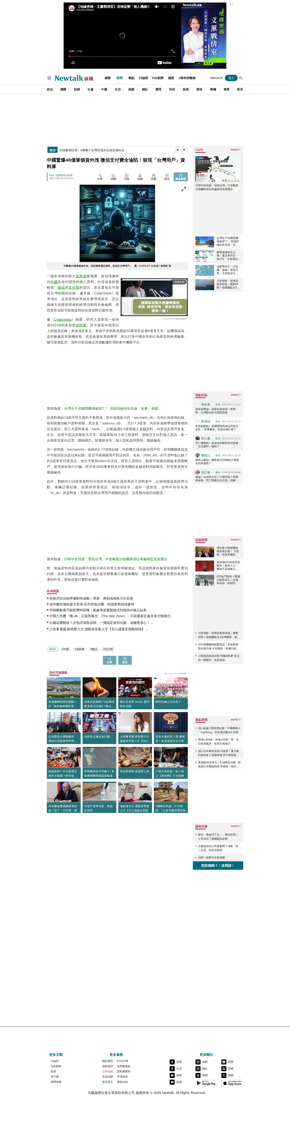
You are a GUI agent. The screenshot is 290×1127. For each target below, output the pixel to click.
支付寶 (73, 287)
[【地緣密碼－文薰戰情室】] (203, 36)
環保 (199, 89)
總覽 (108, 78)
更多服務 (116, 1054)
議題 (171, 78)
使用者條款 (123, 1066)
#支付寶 (108, 649)
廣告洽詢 (122, 1081)
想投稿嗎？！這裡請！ (218, 865)
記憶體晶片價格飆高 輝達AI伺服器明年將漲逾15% (63, 739)
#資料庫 (79, 649)
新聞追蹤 (56, 1081)
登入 (231, 78)
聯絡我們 (107, 1066)
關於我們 (107, 1061)
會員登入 (107, 1081)
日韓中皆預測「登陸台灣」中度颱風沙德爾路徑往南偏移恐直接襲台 (115, 559)
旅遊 (186, 89)
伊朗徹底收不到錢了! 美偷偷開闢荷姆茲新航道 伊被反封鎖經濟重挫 (99, 776)
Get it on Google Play (206, 1083)
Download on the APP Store (232, 1083)
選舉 (227, 89)
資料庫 (81, 276)
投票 (53, 1071)
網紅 (145, 89)
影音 (240, 89)
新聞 (120, 78)
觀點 (132, 78)
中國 (104, 89)
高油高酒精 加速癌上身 (134, 771)
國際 (63, 89)
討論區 (143, 78)
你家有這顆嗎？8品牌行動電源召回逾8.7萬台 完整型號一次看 (99, 704)
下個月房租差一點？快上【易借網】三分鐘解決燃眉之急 (170, 776)
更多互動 (56, 1054)
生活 (118, 89)
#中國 (65, 649)
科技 (172, 89)
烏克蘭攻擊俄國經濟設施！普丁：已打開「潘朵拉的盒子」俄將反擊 (63, 810)
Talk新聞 (157, 78)
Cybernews (63, 319)
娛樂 (131, 89)
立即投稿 (107, 1071)
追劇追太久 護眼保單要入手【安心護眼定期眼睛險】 (134, 810)
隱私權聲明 (123, 1071)
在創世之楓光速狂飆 (97, 736)
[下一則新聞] (184, 150)
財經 (77, 89)
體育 (159, 89)
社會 (91, 89)
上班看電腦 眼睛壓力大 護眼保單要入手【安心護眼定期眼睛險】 (134, 741)
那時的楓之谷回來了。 (170, 701)
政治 (50, 89)
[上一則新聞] (178, 150)
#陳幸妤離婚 (187, 78)
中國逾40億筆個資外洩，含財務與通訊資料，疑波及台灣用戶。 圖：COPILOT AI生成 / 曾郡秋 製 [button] (117, 265)
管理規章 (122, 1076)
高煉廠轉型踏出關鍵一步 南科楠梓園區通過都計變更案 (63, 704)
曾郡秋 (59, 175)
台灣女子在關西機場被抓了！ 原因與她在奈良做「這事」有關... (112, 408)
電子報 (55, 1076)
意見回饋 (107, 1076)
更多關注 (206, 1054)
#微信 (93, 649)
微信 (61, 287)
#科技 (52, 649)
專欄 (213, 89)
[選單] (49, 78)
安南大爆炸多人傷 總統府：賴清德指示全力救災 (170, 741)
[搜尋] (241, 78)
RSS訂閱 (122, 1061)
